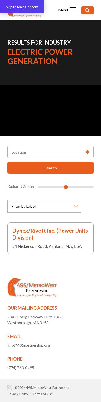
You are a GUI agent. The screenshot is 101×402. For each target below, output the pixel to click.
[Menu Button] (67, 10)
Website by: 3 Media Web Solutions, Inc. (9, 387)
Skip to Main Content (22, 7)
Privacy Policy (17, 394)
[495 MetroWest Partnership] (32, 280)
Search (50, 167)
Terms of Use (42, 394)
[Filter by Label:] (44, 206)
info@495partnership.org (28, 345)
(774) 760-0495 (20, 367)
